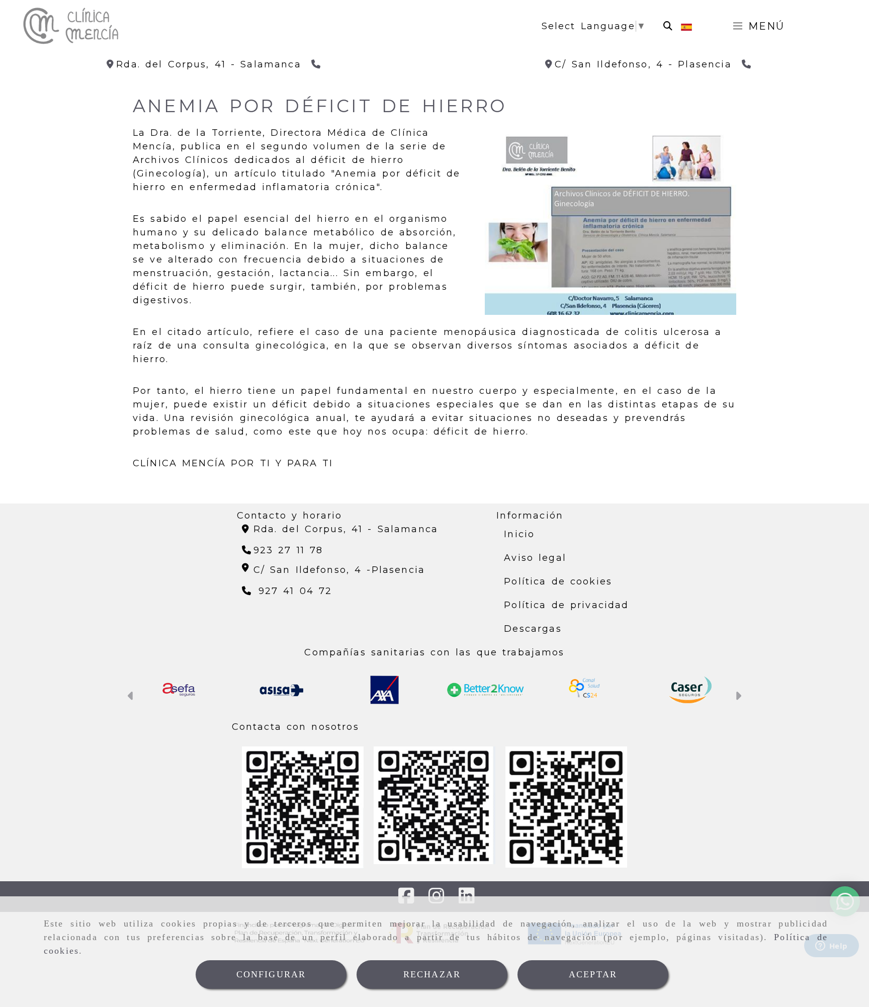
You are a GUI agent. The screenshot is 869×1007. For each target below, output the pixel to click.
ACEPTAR (593, 974)
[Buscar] (668, 26)
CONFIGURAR (271, 974)
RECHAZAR (432, 974)
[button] (131, 697)
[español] (686, 26)
